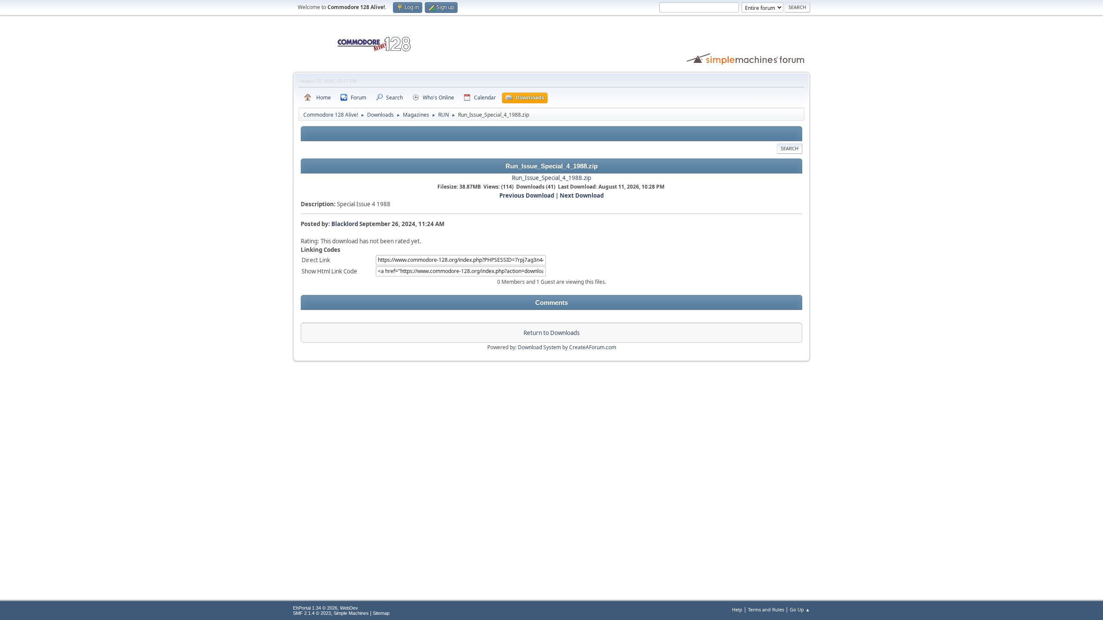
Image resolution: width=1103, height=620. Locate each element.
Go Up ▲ (800, 609)
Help (737, 609)
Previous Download (526, 195)
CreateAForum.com (592, 347)
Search (789, 148)
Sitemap (381, 613)
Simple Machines (351, 613)
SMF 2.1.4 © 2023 (312, 613)
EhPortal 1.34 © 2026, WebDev (325, 608)
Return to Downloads (551, 333)
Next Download (582, 195)
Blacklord (344, 224)
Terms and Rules (766, 609)
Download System (539, 347)
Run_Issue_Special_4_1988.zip (551, 178)
